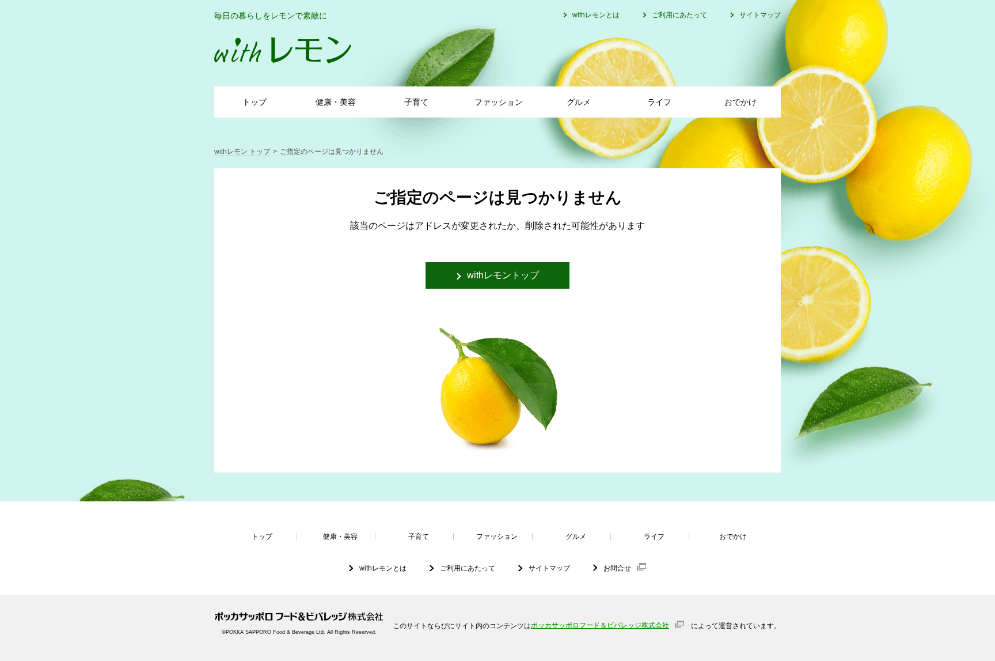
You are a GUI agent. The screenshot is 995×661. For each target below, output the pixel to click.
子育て (416, 102)
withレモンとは (596, 15)
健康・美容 (336, 102)
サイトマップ (760, 15)
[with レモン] (282, 50)
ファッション (498, 102)
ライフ (659, 102)
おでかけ (740, 102)
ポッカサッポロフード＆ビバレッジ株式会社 (600, 625)
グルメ (579, 102)
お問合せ (617, 568)
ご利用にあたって (679, 15)
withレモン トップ (242, 152)
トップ (254, 102)
